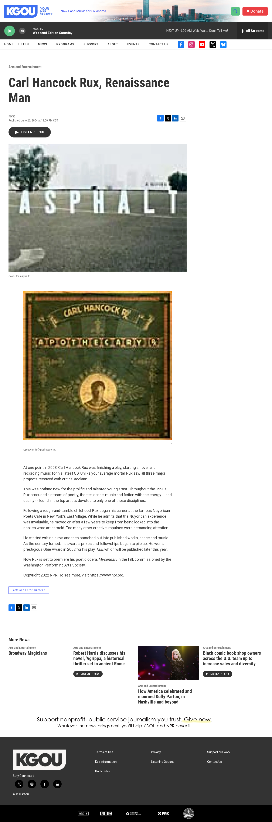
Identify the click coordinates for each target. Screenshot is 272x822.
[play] (9, 31)
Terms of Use (104, 752)
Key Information (106, 761)
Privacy (156, 752)
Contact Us (159, 44)
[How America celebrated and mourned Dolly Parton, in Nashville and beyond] (168, 663)
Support (91, 44)
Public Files (102, 771)
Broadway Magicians (27, 653)
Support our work (218, 752)
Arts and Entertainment (24, 67)
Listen (23, 44)
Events (133, 44)
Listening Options (162, 761)
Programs (65, 44)
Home (9, 44)
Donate (257, 11)
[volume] (22, 31)
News (42, 44)
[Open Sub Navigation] (32, 44)
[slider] (29, 31)
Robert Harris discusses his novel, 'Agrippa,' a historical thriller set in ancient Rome (99, 658)
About (113, 44)
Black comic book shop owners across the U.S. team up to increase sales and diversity (232, 658)
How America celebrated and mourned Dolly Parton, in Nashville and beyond (165, 697)
